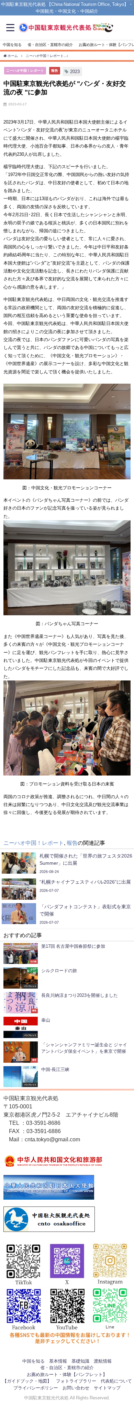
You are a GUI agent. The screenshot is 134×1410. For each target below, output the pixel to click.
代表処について (116, 1381)
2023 (75, 71)
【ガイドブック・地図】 (27, 1381)
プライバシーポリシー (35, 1388)
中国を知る (12, 45)
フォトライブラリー (76, 1381)
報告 (54, 70)
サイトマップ (107, 1388)
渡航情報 (103, 1361)
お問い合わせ (76, 1388)
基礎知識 (80, 1361)
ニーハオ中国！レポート (25, 70)
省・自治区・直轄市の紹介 (50, 45)
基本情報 (58, 1361)
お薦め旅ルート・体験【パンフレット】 (67, 1374)
